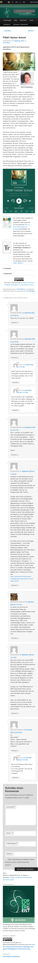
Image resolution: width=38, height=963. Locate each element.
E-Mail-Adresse (12, 843)
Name (10, 833)
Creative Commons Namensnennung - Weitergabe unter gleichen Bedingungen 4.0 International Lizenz (19, 947)
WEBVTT (20, 263)
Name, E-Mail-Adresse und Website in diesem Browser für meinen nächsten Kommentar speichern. (19, 862)
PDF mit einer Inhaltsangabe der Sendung (21, 227)
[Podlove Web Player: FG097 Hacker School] (19, 191)
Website (9, 854)
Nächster (31, 31)
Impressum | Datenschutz (20, 24)
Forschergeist (7, 20)
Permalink (31, 291)
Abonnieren (23, 20)
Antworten (14, 322)
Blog (15, 20)
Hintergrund (6, 24)
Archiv (31, 20)
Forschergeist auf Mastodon (11, 956)
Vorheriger (7, 31)
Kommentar (11, 807)
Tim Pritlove (6, 43)
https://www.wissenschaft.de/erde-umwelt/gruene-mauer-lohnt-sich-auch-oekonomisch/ (22, 578)
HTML (15, 263)
